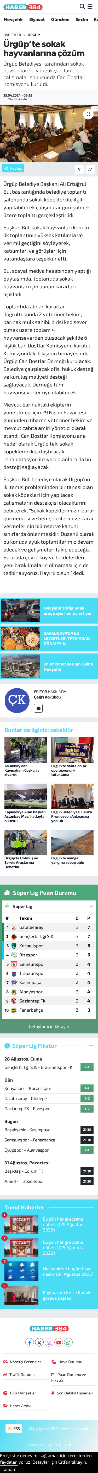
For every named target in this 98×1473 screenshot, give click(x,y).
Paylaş (16, 168)
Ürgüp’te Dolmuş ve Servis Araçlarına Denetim (21, 862)
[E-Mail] (38, 708)
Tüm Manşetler (22, 1393)
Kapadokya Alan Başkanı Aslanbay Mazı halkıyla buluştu (25, 816)
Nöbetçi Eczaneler (25, 1361)
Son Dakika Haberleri (75, 1393)
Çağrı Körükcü (47, 696)
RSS (16, 1428)
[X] (39, 1342)
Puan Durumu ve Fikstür (68, 1377)
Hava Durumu (70, 1361)
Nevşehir (13, 19)
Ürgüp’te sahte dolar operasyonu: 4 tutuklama (69, 770)
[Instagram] (49, 1342)
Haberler (12, 35)
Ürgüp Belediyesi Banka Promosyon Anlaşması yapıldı (71, 816)
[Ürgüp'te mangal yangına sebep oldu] (72, 841)
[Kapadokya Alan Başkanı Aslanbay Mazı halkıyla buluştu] (25, 795)
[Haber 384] (23, 6)
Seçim (82, 19)
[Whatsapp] (68, 1342)
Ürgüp (34, 35)
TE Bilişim (62, 1444)
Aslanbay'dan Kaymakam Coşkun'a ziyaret (21, 770)
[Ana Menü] (90, 6)
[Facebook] (29, 1342)
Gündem (60, 19)
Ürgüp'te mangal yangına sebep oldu (67, 860)
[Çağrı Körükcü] (17, 699)
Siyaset (37, 19)
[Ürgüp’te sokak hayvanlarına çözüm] (49, 133)
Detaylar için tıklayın (49, 1026)
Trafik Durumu (21, 1374)
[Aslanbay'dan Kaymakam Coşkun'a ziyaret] (25, 749)
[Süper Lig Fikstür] (91, 1045)
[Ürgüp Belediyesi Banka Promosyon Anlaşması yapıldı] (72, 795)
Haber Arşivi (20, 1405)
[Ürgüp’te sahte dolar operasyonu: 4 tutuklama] (72, 749)
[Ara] (82, 6)
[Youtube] (58, 1342)
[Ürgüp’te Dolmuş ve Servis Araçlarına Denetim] (25, 841)
